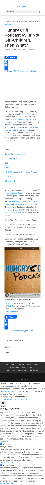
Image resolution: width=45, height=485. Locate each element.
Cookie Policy (22, 370)
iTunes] (10, 303)
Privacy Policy (10, 370)
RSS (9, 306)
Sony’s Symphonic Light (14, 154)
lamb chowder (18, 331)
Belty (6, 163)
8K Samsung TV (11, 158)
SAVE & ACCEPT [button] (7, 483)
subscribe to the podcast (24, 204)
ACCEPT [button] (18, 399)
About (13, 364)
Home (6, 364)
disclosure (7, 24)
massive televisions (26, 119)
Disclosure (34, 370)
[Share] (22, 68)
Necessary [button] (4, 441)
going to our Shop (14, 193)
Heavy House (14, 367)
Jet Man (7, 177)
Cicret (6, 167)
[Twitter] (22, 64)
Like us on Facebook (18, 201)
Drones (13, 119)
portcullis (29, 331)
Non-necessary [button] (6, 463)
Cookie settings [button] (7, 399)
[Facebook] (22, 61)
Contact (30, 367)
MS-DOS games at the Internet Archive (20, 172)
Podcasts (31, 49)
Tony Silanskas (11, 49)
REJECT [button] (26, 399)
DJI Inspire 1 (9, 181)
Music (36, 364)
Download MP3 (12, 311)
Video (29, 364)
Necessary (7, 444)
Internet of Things (15, 122)
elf (11, 331)
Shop (23, 367)
